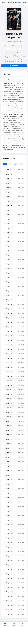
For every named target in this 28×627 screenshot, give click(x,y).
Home (10, 2)
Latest (15, 164)
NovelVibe (17, 2)
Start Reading (14, 65)
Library (24, 2)
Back (4, 2)
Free (9, 164)
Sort (22, 164)
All (4, 164)
